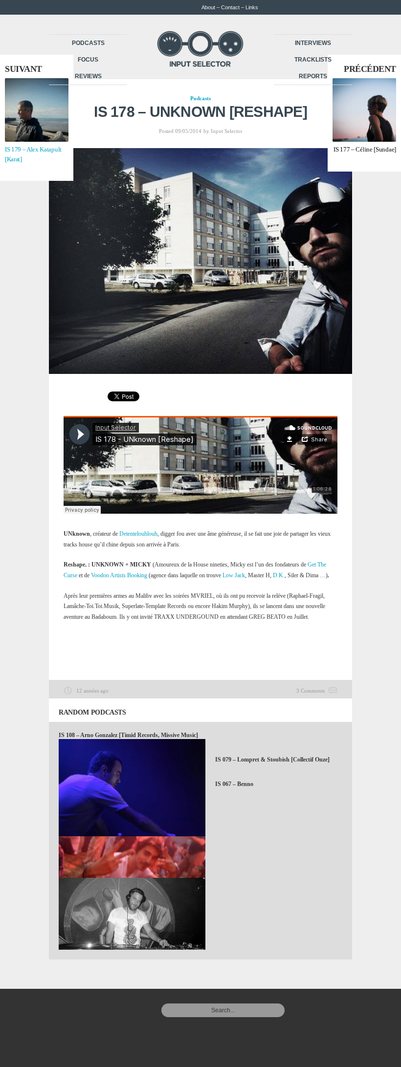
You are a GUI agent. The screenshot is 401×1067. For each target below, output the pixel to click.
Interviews (313, 43)
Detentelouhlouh (138, 533)
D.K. (279, 575)
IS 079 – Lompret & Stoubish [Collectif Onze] (272, 759)
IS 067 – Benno (234, 784)
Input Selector (227, 131)
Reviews (88, 76)
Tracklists (313, 59)
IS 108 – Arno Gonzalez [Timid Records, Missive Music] (128, 735)
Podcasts (88, 43)
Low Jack (234, 575)
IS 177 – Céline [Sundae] (365, 149)
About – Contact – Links (229, 7)
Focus (88, 59)
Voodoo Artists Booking (119, 575)
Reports (313, 76)
